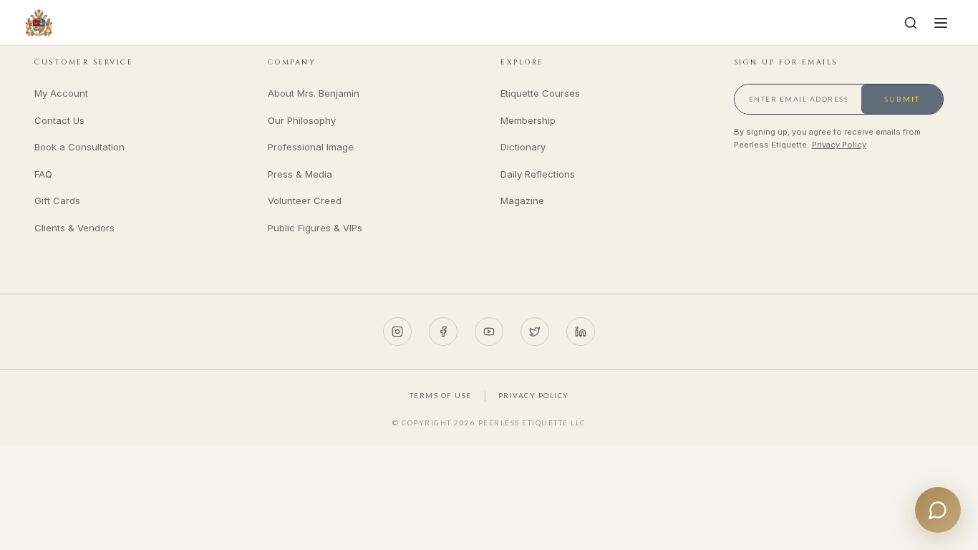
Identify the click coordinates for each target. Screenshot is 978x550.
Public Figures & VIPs (315, 227)
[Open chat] (938, 510)
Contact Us (59, 120)
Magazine (522, 200)
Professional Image (311, 147)
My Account (61, 93)
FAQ (43, 174)
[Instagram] (397, 331)
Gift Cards (57, 200)
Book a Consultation (79, 147)
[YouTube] (489, 331)
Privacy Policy (839, 145)
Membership (528, 120)
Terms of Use (441, 395)
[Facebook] (443, 331)
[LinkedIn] (580, 331)
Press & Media (300, 174)
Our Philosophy (302, 120)
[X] (535, 331)
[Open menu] (940, 23)
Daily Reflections (537, 174)
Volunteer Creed (305, 200)
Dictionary (523, 147)
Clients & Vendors (74, 227)
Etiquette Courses (540, 93)
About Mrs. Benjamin (313, 93)
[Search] (911, 23)
